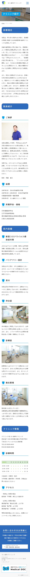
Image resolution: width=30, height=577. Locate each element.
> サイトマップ (5, 561)
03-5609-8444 (13, 547)
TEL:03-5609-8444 (8, 444)
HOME (3, 23)
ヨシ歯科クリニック (8, 554)
